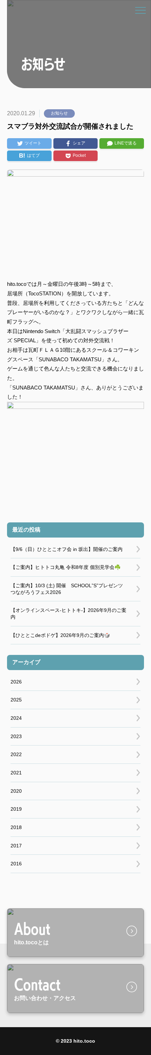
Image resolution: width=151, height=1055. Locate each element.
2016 (16, 863)
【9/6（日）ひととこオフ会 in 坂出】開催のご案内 (67, 549)
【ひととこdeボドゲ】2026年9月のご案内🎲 (60, 635)
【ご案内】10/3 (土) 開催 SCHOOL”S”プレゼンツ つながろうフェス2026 (67, 589)
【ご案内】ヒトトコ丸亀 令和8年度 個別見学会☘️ (65, 567)
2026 (16, 682)
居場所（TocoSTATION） (36, 293)
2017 (16, 845)
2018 (16, 827)
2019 (16, 809)
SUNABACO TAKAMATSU (70, 359)
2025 (16, 700)
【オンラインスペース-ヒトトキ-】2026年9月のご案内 (68, 613)
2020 (16, 791)
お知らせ (59, 113)
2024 (16, 718)
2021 (16, 772)
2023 (16, 736)
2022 (16, 754)
